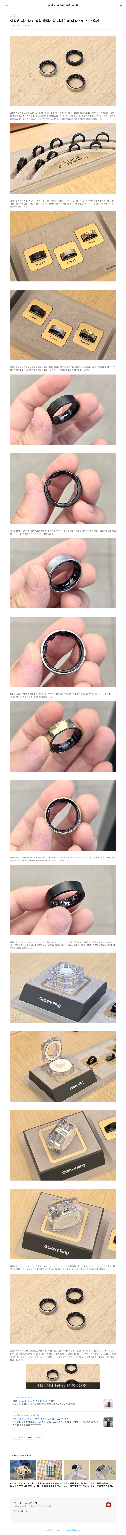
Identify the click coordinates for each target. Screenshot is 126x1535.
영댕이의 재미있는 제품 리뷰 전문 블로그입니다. (32, 1506)
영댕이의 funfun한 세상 (63, 4)
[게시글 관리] (21, 1437)
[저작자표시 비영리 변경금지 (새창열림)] (38, 1438)
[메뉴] (6, 4)
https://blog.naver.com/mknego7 (24, 1415)
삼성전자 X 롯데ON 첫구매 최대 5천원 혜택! (34, 1401)
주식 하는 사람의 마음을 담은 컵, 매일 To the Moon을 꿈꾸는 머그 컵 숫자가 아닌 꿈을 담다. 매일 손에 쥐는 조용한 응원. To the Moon (56, 1423)
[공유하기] (18, 1437)
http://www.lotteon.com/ (21, 1397)
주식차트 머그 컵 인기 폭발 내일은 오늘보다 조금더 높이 (41, 1418)
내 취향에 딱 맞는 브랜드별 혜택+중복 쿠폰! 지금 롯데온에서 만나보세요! (45, 1404)
